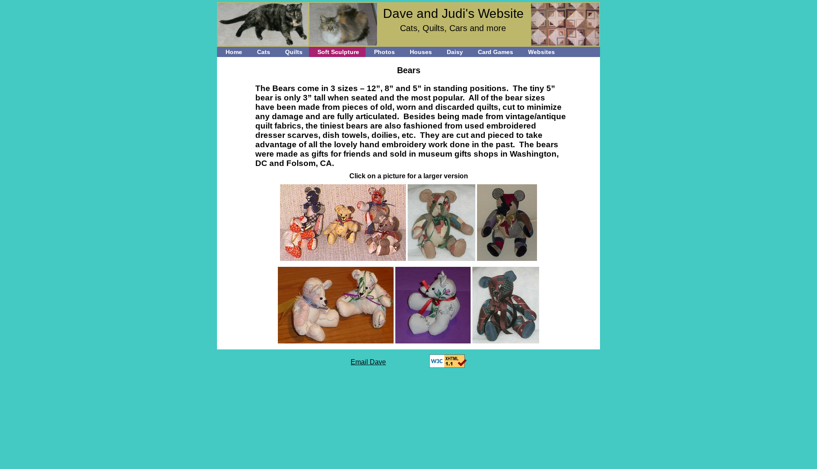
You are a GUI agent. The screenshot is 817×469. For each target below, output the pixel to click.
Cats (263, 52)
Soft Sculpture (338, 52)
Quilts (294, 52)
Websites (541, 52)
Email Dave (368, 362)
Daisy (455, 52)
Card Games (495, 52)
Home (234, 52)
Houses (421, 52)
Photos (384, 52)
